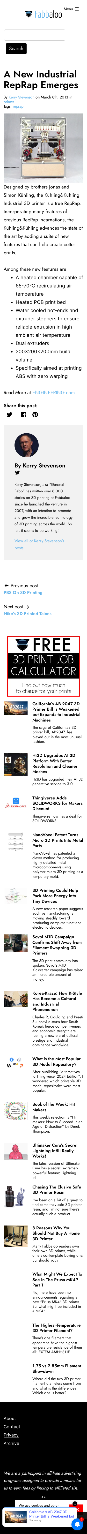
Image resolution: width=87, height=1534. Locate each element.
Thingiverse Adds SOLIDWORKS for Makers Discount (57, 803)
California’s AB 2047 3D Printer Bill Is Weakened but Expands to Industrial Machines (56, 712)
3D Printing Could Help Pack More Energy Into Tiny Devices (55, 895)
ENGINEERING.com (53, 392)
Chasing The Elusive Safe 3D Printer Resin (56, 1190)
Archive (11, 1443)
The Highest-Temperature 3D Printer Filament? (56, 1328)
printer (9, 102)
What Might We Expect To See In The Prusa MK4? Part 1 (57, 1279)
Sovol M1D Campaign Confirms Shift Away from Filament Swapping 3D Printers (57, 945)
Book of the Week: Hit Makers (53, 1107)
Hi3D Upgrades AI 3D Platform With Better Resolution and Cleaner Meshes (55, 763)
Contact (12, 1426)
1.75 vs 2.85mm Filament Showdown (56, 1368)
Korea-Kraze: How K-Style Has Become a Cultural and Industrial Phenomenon (57, 1001)
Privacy (11, 1434)
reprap (18, 106)
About (10, 1418)
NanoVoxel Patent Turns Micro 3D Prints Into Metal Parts (57, 840)
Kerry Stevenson (21, 97)
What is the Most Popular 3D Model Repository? (56, 1061)
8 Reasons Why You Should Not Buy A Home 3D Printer (56, 1233)
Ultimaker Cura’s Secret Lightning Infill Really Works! (55, 1150)
